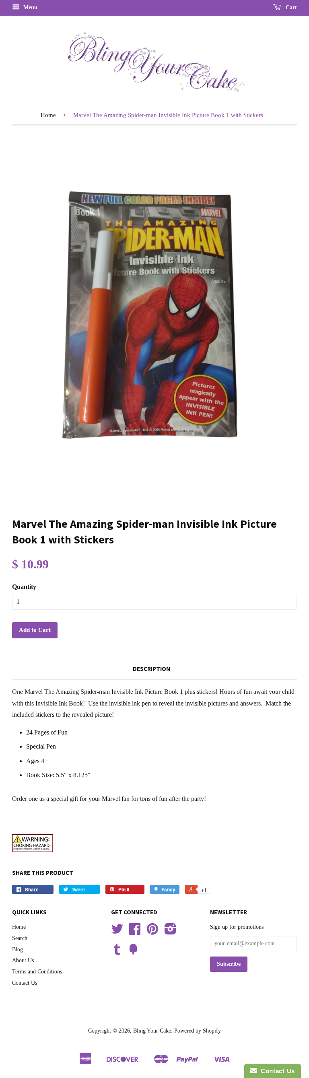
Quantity (24, 586)
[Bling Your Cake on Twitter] (117, 932)
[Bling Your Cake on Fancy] (133, 952)
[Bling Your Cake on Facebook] (135, 932)
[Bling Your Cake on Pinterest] (152, 932)
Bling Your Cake (152, 1031)
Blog (17, 949)
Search (19, 938)
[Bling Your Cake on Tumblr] (117, 952)
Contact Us (24, 983)
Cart (290, 7)
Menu (29, 7)
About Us (23, 960)
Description (151, 669)
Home (48, 115)
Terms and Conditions (37, 972)
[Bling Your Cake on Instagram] (170, 932)
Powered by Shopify (197, 1031)
